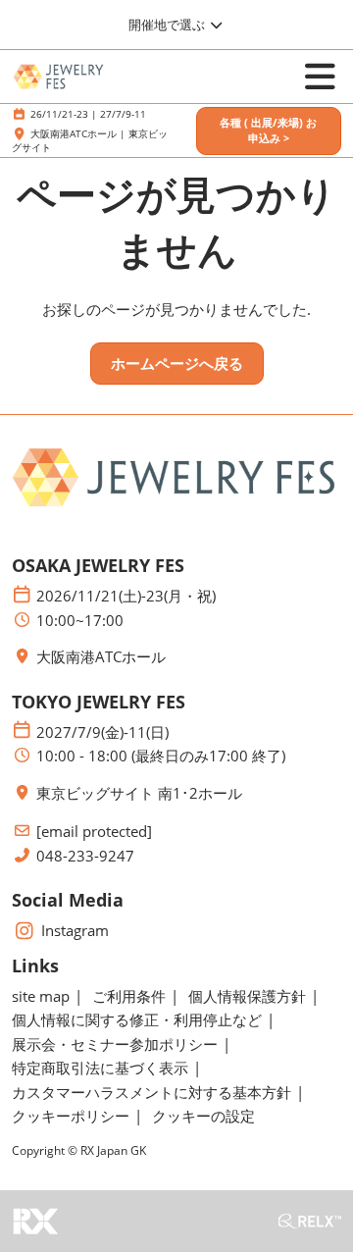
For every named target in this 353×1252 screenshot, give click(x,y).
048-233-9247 (85, 856)
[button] (268, 131)
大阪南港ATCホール (101, 657)
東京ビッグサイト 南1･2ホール (139, 793)
